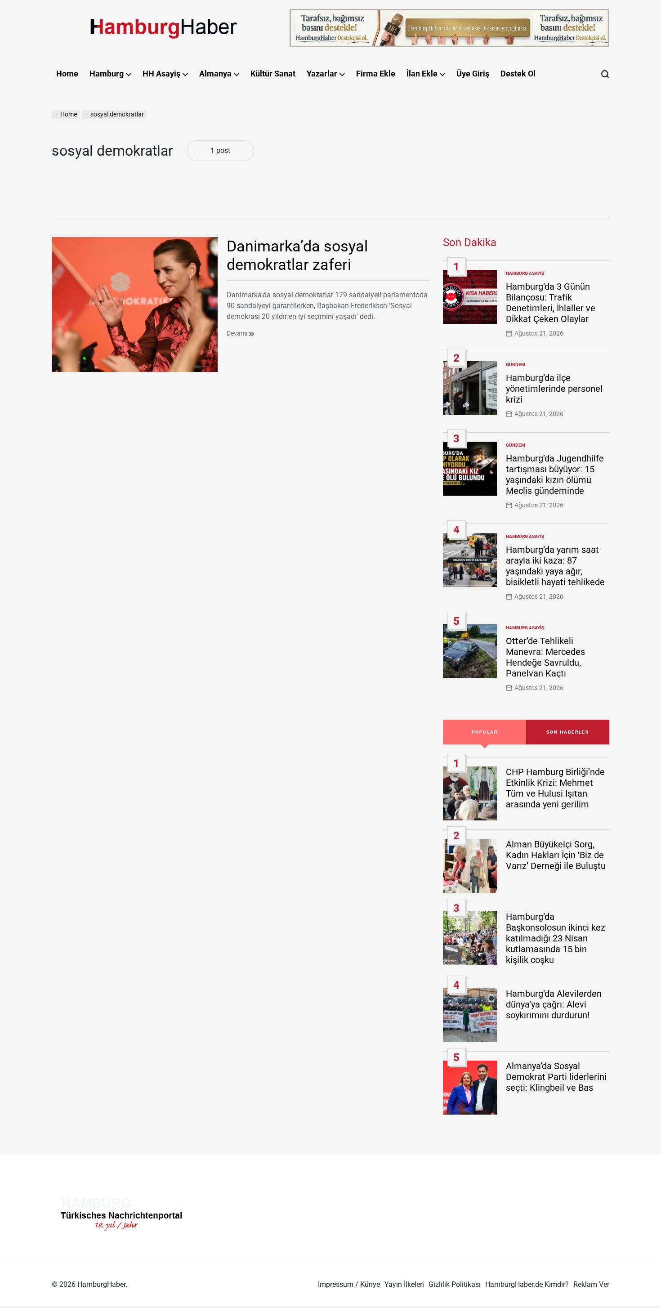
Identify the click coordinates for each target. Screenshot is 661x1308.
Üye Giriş (472, 73)
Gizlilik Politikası (455, 1284)
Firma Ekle (375, 73)
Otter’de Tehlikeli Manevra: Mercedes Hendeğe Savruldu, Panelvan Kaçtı (545, 657)
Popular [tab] (485, 732)
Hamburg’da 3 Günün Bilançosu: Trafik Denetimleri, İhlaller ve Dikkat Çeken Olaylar (550, 302)
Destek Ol (518, 73)
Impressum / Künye (349, 1284)
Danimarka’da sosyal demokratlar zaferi (297, 255)
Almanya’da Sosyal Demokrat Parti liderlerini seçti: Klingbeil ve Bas (556, 1077)
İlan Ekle (422, 73)
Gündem (515, 364)
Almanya (215, 73)
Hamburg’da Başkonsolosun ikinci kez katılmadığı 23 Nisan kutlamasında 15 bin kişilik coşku (555, 938)
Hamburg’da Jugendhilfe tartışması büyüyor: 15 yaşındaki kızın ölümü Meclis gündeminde (555, 474)
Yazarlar (322, 73)
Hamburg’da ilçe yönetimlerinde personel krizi (554, 388)
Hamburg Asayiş (525, 273)
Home (67, 73)
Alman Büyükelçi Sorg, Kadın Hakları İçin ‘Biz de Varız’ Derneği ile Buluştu (556, 855)
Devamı (238, 333)
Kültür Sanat (272, 73)
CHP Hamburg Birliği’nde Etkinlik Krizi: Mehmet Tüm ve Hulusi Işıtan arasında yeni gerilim (555, 788)
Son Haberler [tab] (567, 732)
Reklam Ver (591, 1284)
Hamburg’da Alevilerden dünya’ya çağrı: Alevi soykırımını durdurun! (554, 1004)
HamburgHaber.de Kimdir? (527, 1284)
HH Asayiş (161, 73)
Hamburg (106, 73)
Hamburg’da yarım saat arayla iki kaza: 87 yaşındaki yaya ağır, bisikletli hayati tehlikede (555, 565)
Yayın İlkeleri (404, 1284)
